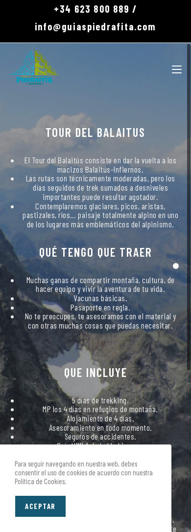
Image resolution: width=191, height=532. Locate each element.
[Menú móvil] (177, 67)
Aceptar (40, 506)
